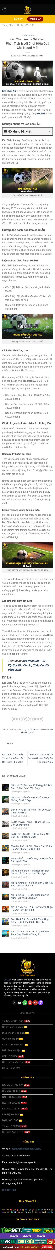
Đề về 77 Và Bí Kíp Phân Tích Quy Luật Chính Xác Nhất (31, 811)
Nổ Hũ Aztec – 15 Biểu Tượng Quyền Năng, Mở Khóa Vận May (30, 896)
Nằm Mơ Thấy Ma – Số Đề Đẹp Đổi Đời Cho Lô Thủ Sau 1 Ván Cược (31, 787)
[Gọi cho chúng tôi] (24, 1002)
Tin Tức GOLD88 (25, 25)
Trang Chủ (7, 25)
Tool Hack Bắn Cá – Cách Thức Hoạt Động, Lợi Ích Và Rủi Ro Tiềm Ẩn (30, 921)
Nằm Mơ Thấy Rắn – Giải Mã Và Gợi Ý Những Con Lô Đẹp (31, 799)
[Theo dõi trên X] (14, 1002)
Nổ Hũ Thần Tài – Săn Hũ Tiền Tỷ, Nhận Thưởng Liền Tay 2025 (32, 908)
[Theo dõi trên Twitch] (40, 1002)
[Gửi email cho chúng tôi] (19, 1002)
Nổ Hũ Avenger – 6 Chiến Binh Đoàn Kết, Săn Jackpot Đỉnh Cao (32, 884)
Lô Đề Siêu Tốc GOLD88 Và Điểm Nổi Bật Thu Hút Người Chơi (30, 835)
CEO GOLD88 (9, 1190)
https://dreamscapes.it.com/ (26, 1148)
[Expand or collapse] (49, 131)
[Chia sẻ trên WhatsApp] (14, 719)
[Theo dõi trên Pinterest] (30, 1002)
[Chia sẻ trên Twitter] (24, 719)
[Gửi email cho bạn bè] (30, 719)
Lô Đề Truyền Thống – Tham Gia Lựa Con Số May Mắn (30, 823)
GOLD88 (41, 113)
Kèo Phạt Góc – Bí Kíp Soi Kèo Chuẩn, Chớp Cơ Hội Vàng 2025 (28, 665)
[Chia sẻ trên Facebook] (19, 719)
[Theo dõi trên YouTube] (35, 1002)
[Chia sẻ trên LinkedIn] (40, 719)
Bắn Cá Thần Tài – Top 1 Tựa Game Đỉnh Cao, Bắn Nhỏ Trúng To (30, 933)
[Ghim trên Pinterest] (35, 719)
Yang (41, 56)
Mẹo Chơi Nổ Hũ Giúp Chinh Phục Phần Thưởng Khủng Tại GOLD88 (31, 847)
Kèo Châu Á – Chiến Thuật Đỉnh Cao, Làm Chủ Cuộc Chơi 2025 (13, 758)
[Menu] (4, 9)
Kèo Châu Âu (9, 91)
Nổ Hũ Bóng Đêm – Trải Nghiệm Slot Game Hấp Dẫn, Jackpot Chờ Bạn (30, 872)
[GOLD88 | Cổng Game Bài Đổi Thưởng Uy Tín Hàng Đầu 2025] (27, 9)
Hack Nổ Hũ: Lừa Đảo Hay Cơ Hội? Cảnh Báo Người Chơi (32, 860)
